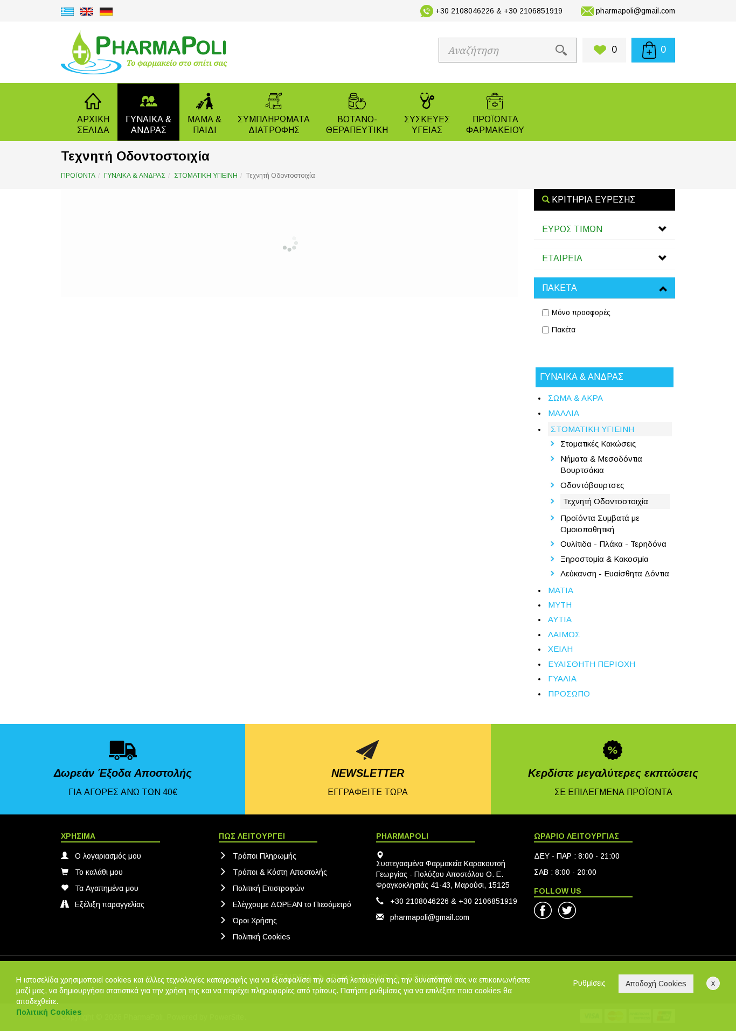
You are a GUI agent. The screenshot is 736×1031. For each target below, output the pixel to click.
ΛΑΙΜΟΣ (564, 634)
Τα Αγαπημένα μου (106, 888)
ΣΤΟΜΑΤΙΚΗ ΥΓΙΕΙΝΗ (206, 175)
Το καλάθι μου (99, 872)
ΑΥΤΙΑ (560, 619)
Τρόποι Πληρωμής (264, 856)
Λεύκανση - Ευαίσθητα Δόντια (614, 573)
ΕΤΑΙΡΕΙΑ (562, 258)
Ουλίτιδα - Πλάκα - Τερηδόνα (613, 543)
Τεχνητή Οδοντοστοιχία (605, 501)
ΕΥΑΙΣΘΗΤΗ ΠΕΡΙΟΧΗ (591, 663)
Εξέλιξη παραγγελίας (109, 904)
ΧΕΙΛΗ (560, 648)
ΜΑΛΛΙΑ (563, 412)
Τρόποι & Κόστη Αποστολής (280, 872)
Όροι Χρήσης (255, 920)
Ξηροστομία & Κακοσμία (604, 558)
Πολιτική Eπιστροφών (268, 888)
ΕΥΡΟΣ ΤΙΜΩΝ (572, 229)
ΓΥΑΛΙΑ (562, 678)
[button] (148, 112)
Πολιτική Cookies (261, 936)
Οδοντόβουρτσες (592, 485)
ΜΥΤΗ (560, 604)
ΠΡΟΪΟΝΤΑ (78, 175)
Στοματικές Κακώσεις (598, 443)
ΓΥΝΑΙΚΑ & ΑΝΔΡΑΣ (134, 175)
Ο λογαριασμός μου (108, 856)
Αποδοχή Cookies (656, 983)
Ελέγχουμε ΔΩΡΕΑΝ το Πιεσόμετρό (292, 904)
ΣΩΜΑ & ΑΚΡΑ (575, 397)
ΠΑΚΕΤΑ (559, 287)
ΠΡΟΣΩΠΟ (569, 693)
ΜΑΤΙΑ (560, 590)
